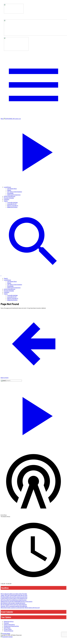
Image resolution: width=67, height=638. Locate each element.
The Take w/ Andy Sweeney (14, 191)
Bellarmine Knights (12, 207)
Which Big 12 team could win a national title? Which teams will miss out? (20, 607)
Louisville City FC (12, 204)
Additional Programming (13, 194)
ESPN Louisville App (9, 196)
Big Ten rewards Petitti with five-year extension (14, 604)
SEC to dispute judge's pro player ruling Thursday (14, 593)
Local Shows (7, 187)
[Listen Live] (33, 415)
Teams (6, 201)
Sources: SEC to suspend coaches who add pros (14, 606)
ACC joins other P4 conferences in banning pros (13, 600)
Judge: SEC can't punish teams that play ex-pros (14, 595)
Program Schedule (9, 198)
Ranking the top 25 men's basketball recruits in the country (16, 601)
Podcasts (6, 199)
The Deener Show (12, 188)
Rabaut (9, 190)
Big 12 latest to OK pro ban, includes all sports (13, 603)
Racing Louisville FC (12, 205)
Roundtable (10, 193)
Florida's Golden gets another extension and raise (14, 597)
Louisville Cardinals (12, 202)
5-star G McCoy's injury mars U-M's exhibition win (14, 598)
